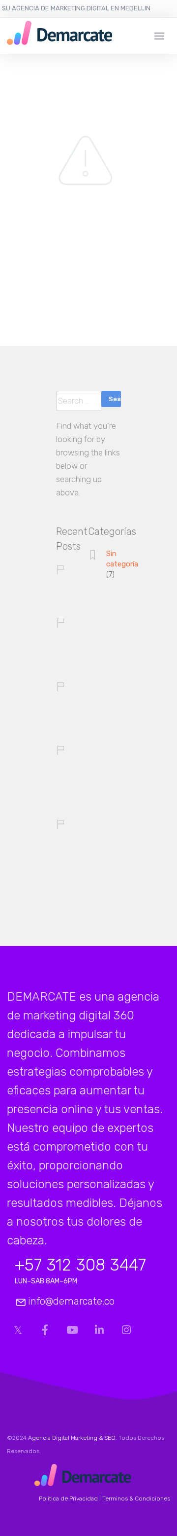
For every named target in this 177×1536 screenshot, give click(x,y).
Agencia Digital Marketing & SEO (72, 1437)
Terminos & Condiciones (136, 1498)
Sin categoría (122, 558)
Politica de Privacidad (68, 1498)
